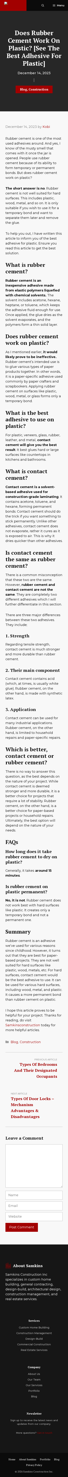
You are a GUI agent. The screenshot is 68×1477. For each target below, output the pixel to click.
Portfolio (34, 1390)
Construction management (34, 1333)
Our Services (34, 1385)
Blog (23, 89)
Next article (19, 1093)
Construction (38, 89)
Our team (34, 1379)
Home (12, 1459)
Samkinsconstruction (23, 1025)
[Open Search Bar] (42, 5)
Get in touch (44, 1432)
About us (34, 1374)
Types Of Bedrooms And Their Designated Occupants (35, 1070)
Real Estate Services (34, 1350)
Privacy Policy (34, 1465)
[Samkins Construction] (13, 5)
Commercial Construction (34, 1344)
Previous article (45, 1059)
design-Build (34, 1338)
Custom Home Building (34, 1327)
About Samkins (27, 1459)
